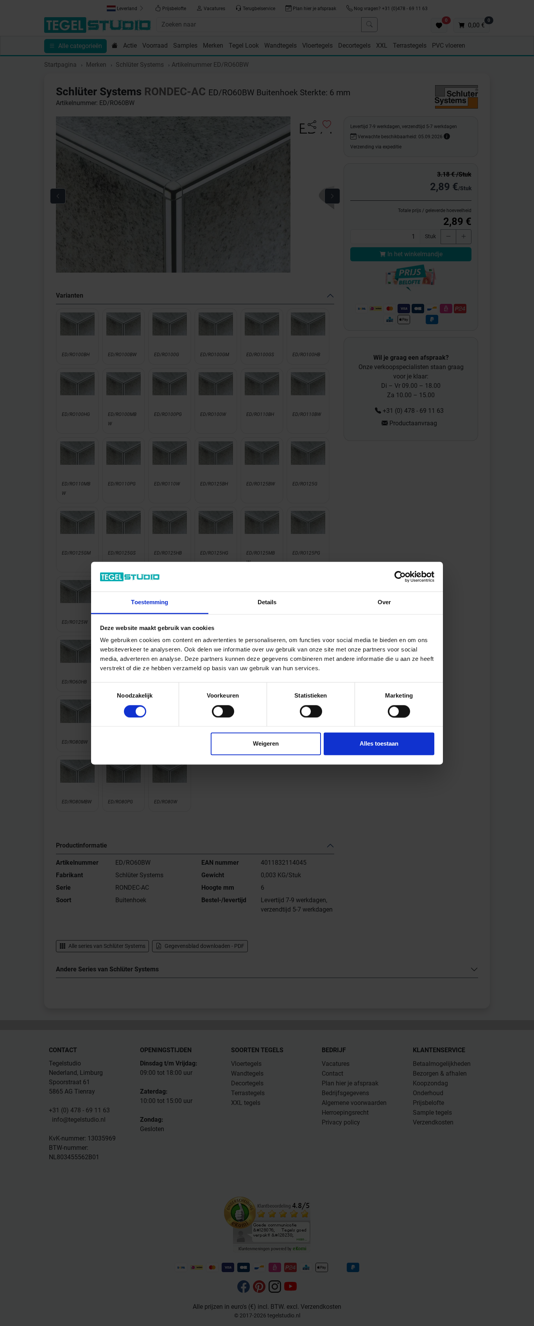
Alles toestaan (379, 744)
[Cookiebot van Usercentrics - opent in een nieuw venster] (400, 576)
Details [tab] (267, 602)
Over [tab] (384, 602)
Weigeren (266, 744)
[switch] (223, 711)
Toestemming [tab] (149, 602)
